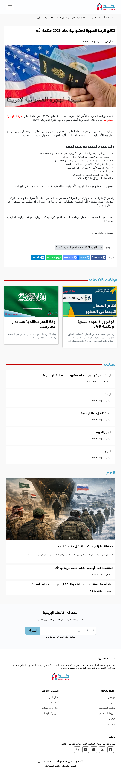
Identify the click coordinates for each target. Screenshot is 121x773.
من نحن (111, 697)
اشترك (32, 630)
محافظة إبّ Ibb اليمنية (96, 413)
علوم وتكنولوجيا (51, 713)
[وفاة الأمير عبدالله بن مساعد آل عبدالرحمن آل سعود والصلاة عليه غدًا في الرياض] (31, 301)
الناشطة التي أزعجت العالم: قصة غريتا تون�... (83, 568)
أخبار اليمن (105, 381)
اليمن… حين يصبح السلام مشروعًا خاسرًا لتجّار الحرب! (77, 375)
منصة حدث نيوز (46, 761)
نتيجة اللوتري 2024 (94, 247)
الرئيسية (112, 17)
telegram (69, 257)
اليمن (107, 394)
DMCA (112, 719)
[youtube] (94, 749)
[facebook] (110, 749)
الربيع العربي (103, 432)
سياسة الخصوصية (107, 708)
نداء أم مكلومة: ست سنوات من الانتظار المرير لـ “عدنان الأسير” (72, 584)
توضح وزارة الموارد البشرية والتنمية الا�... (95, 325)
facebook (97, 257)
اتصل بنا (111, 703)
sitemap (111, 724)
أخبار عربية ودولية (97, 17)
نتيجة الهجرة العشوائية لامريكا (69, 247)
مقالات (107, 400)
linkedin (36, 257)
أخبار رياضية (53, 703)
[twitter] (102, 749)
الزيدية (107, 451)
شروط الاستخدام (107, 713)
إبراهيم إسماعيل (53, 765)
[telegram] (85, 749)
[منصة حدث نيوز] (105, 6)
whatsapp (52, 257)
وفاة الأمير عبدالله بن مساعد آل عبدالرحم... (33, 325)
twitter (83, 257)
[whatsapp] (77, 749)
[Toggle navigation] (10, 7)
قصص (108, 574)
